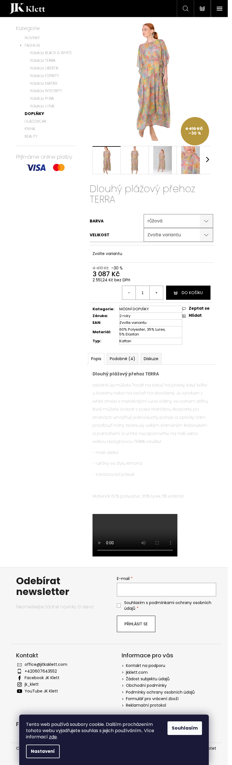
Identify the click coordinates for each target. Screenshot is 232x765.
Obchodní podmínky (146, 685)
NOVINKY (32, 38)
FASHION (32, 45)
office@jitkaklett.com (46, 664)
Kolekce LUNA (42, 106)
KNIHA (30, 128)
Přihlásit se (136, 624)
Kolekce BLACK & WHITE (51, 53)
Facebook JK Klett (42, 678)
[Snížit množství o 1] (129, 292)
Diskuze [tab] (151, 359)
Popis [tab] (96, 359)
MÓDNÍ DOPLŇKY (134, 309)
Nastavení (43, 751)
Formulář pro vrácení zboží (152, 699)
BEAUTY (31, 136)
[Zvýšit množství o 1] (156, 292)
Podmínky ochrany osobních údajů (160, 692)
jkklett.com (137, 672)
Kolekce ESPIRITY (44, 75)
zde (53, 737)
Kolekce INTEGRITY (46, 91)
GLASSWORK (35, 121)
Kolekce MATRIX (43, 83)
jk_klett (32, 684)
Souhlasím (185, 728)
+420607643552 (41, 671)
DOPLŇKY (34, 113)
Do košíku (192, 293)
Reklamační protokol (146, 705)
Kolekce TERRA (42, 60)
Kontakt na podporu (145, 665)
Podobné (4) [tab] (122, 359)
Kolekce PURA (42, 98)
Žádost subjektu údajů (147, 679)
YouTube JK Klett (41, 691)
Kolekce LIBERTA (44, 68)
